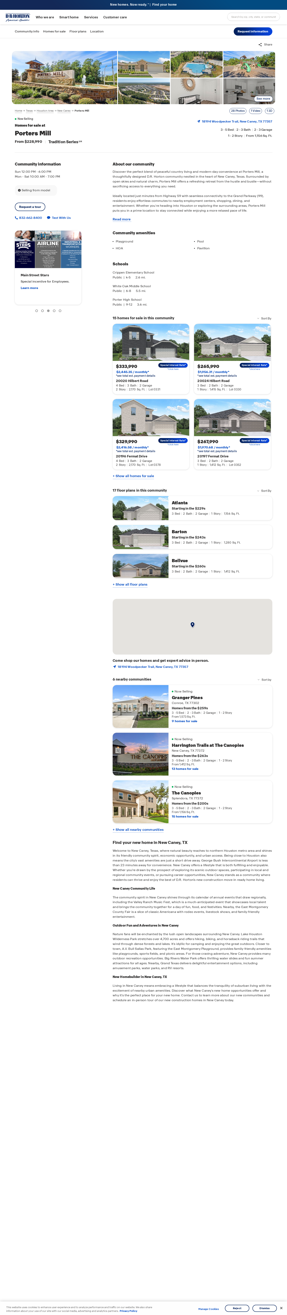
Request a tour (30, 207)
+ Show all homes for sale (133, 476)
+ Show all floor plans (130, 584)
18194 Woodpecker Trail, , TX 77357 (237, 121)
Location (97, 31)
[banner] (143, 5)
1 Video (255, 111)
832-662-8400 (30, 218)
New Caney (64, 110)
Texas (29, 110)
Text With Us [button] (61, 218)
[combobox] (253, 17)
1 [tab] (37, 311)
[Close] (281, 1308)
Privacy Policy (128, 1311)
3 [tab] (49, 311)
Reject (237, 1308)
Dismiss (264, 1308)
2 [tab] (43, 311)
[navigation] (52, 111)
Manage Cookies (208, 1309)
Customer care (115, 17)
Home (18, 110)
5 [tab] (61, 311)
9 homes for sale (184, 721)
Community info (27, 31)
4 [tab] (55, 311)
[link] (64, 77)
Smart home (69, 17)
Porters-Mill (82, 110)
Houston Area (45, 110)
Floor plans (78, 31)
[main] (143, 676)
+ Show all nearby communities (138, 829)
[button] (253, 31)
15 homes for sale (185, 816)
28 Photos (238, 111)
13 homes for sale (185, 769)
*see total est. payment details (135, 374)
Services (91, 17)
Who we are (45, 17)
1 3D (270, 111)
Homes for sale (54, 31)
